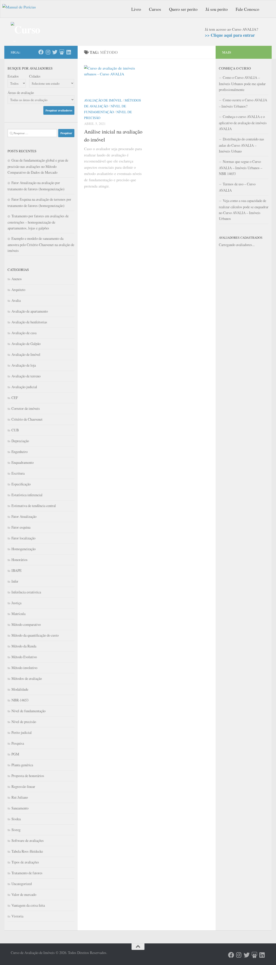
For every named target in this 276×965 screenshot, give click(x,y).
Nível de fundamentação (28, 710)
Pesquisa (17, 743)
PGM (15, 754)
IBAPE (16, 570)
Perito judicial (21, 732)
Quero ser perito (183, 9)
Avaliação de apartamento (29, 311)
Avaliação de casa (23, 332)
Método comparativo (26, 624)
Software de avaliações (27, 840)
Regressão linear (23, 786)
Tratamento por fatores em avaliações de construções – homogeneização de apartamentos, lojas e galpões (38, 222)
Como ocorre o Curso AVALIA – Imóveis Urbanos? (243, 103)
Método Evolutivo (24, 656)
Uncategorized (21, 883)
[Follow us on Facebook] (41, 52)
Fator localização (23, 538)
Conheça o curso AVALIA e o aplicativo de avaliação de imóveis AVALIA (243, 122)
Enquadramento (22, 462)
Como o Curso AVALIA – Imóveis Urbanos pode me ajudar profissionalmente (242, 83)
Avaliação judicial (24, 386)
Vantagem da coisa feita (28, 905)
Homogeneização (23, 548)
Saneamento (19, 808)
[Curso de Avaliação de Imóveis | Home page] (27, 31)
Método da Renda (23, 646)
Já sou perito (216, 9)
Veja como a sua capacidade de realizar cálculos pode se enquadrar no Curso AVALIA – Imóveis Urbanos (243, 209)
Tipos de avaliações (25, 862)
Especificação (21, 484)
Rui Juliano (19, 797)
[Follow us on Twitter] (54, 52)
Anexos (16, 278)
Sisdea (16, 818)
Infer (14, 581)
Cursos (155, 9)
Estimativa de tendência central (33, 505)
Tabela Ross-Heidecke (27, 851)
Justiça (16, 602)
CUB (15, 430)
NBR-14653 (19, 700)
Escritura (18, 473)
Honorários (19, 559)
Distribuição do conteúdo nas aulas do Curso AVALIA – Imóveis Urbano (241, 145)
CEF (14, 397)
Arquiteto (18, 289)
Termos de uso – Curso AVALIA (237, 187)
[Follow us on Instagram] (47, 52)
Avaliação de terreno (26, 376)
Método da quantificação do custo (35, 635)
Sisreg (15, 829)
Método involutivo (24, 667)
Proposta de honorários (27, 775)
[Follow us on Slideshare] (61, 52)
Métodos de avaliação (26, 678)
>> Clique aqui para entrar (230, 35)
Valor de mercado (23, 894)
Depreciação (20, 440)
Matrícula (18, 613)
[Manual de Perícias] (23, 9)
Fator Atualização (23, 516)
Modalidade (19, 689)
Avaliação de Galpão (26, 343)
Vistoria (17, 916)
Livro (136, 9)
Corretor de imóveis (25, 408)
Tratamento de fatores (26, 872)
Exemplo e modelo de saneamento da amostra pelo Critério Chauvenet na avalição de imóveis (41, 244)
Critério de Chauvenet (26, 419)
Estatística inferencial (26, 494)
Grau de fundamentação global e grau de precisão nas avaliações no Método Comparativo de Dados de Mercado (38, 166)
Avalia (16, 300)
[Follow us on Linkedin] (68, 52)
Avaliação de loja (23, 365)
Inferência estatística (26, 592)
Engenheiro (19, 451)
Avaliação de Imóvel (103, 100)
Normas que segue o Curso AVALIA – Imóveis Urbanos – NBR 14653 (240, 167)
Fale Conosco (247, 9)
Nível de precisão (23, 721)
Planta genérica (22, 764)
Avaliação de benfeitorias (29, 322)
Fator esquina (20, 527)
